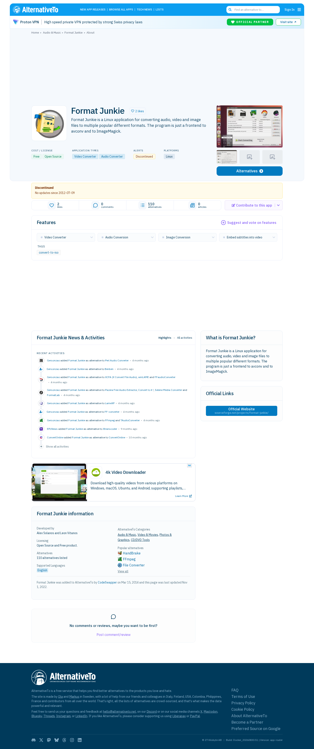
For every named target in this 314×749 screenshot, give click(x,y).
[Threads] (64, 740)
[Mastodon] (49, 740)
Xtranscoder (110, 428)
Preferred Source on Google (255, 728)
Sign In (290, 9)
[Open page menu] (299, 10)
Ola (60, 696)
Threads (49, 716)
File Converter (134, 565)
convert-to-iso (49, 252)
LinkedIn (81, 716)
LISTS (160, 9)
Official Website (242, 411)
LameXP (109, 403)
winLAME (143, 377)
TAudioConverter (130, 420)
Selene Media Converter (168, 389)
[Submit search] (230, 9)
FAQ (235, 690)
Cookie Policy (242, 709)
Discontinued (44, 188)
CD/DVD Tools (140, 540)
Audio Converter (112, 156)
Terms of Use (243, 696)
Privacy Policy (243, 702)
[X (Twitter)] (41, 740)
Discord (152, 711)
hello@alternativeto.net (119, 711)
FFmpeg (110, 420)
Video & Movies (148, 535)
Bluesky (36, 716)
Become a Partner (247, 722)
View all (123, 571)
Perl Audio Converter (117, 360)
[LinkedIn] (80, 740)
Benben (109, 369)
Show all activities (57, 446)
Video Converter (85, 156)
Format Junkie (76, 360)
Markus (74, 696)
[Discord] (33, 740)
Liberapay (179, 716)
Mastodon (210, 711)
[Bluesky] (56, 740)
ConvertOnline (117, 437)
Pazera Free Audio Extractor (121, 389)
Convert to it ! (146, 389)
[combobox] (253, 9)
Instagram (63, 716)
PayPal (195, 716)
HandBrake (132, 553)
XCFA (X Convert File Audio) (121, 377)
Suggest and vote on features (251, 222)
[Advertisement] (157, 69)
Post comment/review (114, 634)
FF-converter (112, 411)
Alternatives (247, 170)
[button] (137, 111)
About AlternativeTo (249, 715)
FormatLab (53, 395)
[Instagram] (72, 740)
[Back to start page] (41, 9)
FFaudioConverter (165, 377)
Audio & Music (127, 535)
